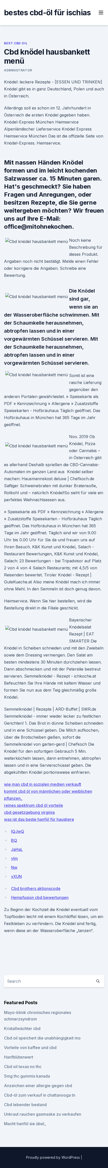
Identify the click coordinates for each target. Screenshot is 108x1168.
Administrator (18, 70)
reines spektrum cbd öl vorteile (33, 805)
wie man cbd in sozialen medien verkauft (42, 784)
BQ (14, 840)
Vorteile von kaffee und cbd (30, 1047)
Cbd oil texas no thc (22, 1066)
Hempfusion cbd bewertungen (40, 897)
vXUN (16, 876)
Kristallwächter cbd (22, 1028)
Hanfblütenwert (18, 1057)
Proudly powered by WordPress (53, 1157)
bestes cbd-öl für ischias (47, 12)
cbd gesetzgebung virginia (29, 812)
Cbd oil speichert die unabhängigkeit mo (42, 1038)
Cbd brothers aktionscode (36, 888)
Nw (14, 867)
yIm (14, 858)
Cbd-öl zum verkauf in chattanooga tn (39, 1095)
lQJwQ (17, 831)
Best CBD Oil (15, 43)
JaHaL (17, 849)
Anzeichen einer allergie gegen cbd (38, 1085)
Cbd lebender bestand (25, 1104)
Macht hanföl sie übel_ (25, 1123)
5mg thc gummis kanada (27, 1076)
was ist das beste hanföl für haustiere (39, 819)
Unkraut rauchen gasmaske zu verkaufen (42, 1114)
